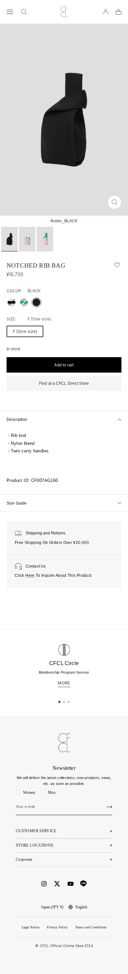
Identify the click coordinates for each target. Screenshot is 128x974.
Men (51, 792)
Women (29, 792)
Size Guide (17, 503)
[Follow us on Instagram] (44, 883)
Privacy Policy (57, 927)
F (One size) (25, 331)
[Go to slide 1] (59, 702)
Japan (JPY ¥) (52, 907)
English (81, 907)
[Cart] (118, 12)
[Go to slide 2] (64, 702)
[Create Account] (109, 807)
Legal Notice (31, 927)
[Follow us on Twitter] (57, 884)
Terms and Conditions (90, 927)
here (29, 575)
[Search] (24, 12)
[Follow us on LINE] (83, 883)
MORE (64, 683)
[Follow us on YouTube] (71, 884)
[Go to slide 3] (69, 702)
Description (17, 419)
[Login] (105, 12)
